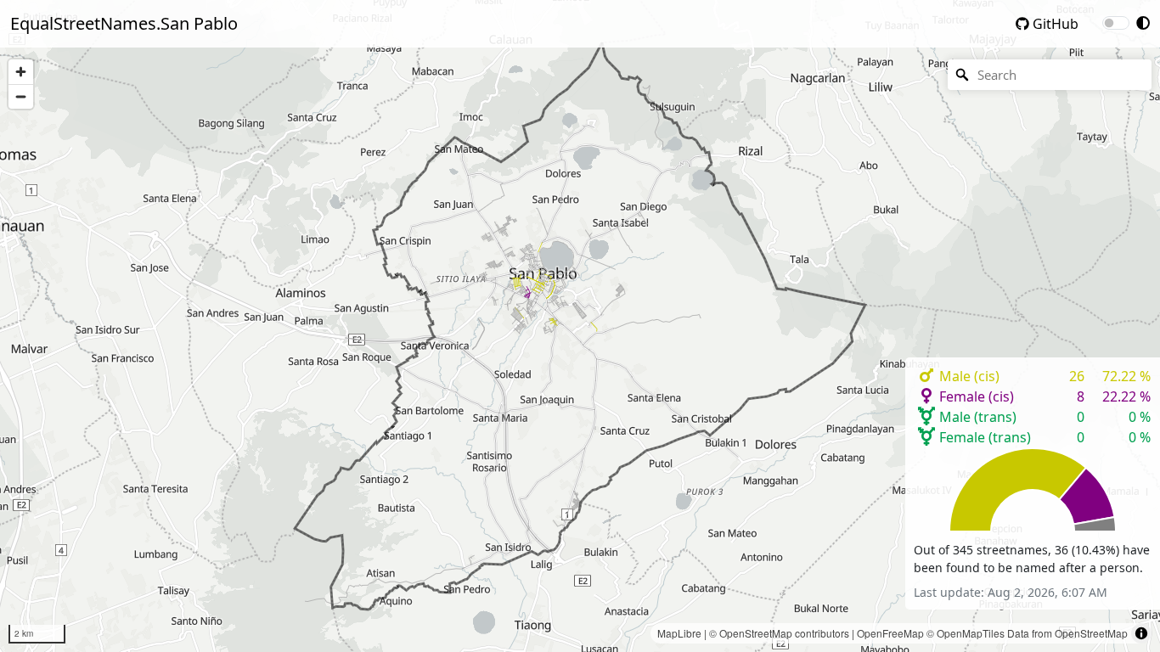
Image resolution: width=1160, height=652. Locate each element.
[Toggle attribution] (1141, 633)
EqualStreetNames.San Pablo (124, 23)
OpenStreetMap (755, 633)
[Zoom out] (20, 96)
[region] (580, 326)
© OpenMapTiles (965, 633)
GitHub (1053, 23)
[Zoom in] (20, 71)
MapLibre (679, 633)
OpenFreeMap (890, 633)
